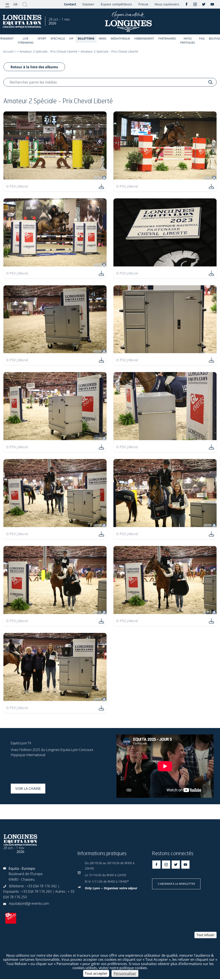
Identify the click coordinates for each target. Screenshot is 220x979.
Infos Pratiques (187, 40)
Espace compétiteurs (116, 4)
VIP (71, 38)
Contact (70, 4)
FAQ (202, 38)
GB (15, 4)
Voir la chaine (28, 788)
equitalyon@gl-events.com (29, 903)
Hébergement (144, 38)
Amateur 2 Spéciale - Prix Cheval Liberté (48, 51)
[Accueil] (22, 21)
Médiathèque (120, 38)
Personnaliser (125, 973)
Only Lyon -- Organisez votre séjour (111, 888)
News (102, 38)
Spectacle (57, 38)
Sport (42, 38)
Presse (143, 4)
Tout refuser (205, 935)
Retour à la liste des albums (34, 67)
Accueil (8, 51)
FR (7, 4)
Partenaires (167, 38)
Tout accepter (96, 973)
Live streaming (25, 40)
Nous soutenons (167, 4)
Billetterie (86, 38)
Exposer (88, 4)
